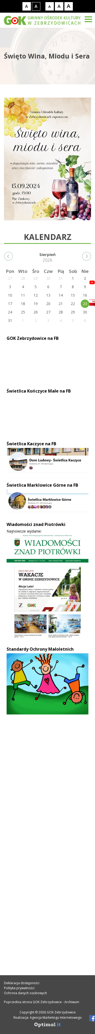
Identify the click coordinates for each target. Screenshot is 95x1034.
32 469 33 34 (24, 817)
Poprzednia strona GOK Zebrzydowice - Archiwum (41, 1002)
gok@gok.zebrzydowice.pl (40, 829)
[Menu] (88, 19)
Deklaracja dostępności (21, 983)
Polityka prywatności (19, 988)
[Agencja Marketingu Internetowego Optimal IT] (47, 1026)
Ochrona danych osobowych (25, 993)
